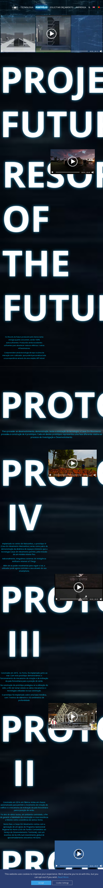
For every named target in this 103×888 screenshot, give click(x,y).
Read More (63, 877)
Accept (41, 883)
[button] (51, 34)
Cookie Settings (62, 883)
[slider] (46, 51)
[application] (51, 33)
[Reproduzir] (2, 51)
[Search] (89, 7)
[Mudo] (101, 51)
